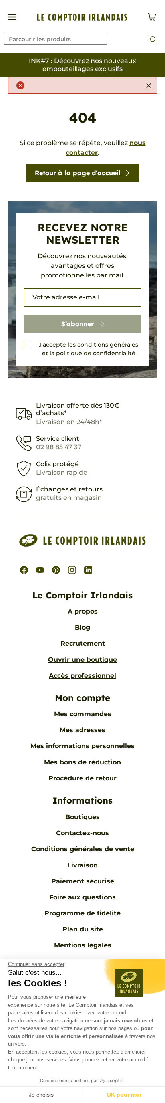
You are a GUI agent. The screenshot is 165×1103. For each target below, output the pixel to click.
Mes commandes (82, 714)
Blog (82, 627)
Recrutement (82, 643)
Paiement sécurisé (82, 881)
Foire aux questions (82, 897)
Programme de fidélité (82, 913)
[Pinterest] (56, 570)
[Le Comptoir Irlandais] (82, 17)
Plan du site (82, 929)
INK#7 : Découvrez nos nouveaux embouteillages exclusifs (82, 65)
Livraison (82, 865)
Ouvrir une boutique (82, 659)
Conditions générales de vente (82, 849)
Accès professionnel (82, 675)
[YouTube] (40, 570)
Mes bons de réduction (82, 762)
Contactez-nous (82, 833)
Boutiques (82, 817)
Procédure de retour (82, 778)
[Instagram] (72, 570)
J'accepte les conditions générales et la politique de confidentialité (88, 349)
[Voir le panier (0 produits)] (152, 17)
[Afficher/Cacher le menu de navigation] (12, 17)
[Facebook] (24, 570)
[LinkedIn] (88, 570)
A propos (83, 611)
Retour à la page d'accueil (78, 173)
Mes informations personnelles (82, 746)
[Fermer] (149, 85)
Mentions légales (82, 945)
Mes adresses (82, 730)
